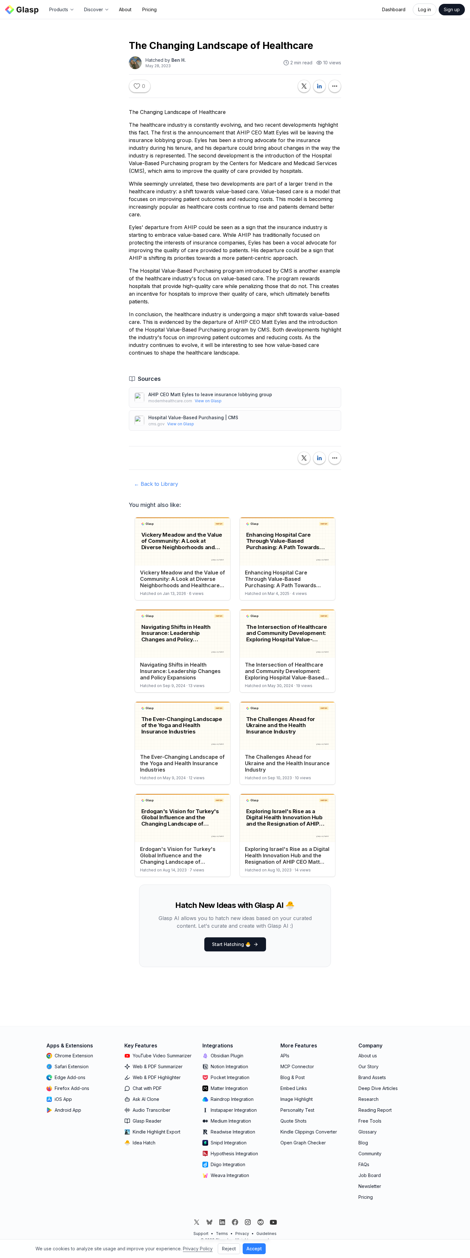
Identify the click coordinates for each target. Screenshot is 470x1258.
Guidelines (266, 1233)
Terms (222, 1233)
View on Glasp (208, 400)
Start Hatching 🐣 (231, 944)
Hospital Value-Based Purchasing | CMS (193, 417)
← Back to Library (156, 484)
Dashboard (393, 9)
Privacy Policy (198, 1248)
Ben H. (178, 60)
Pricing (149, 9)
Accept (254, 1248)
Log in (424, 9)
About (125, 9)
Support (200, 1233)
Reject (229, 1248)
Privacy (242, 1233)
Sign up (452, 9)
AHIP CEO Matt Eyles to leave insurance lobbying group (210, 394)
